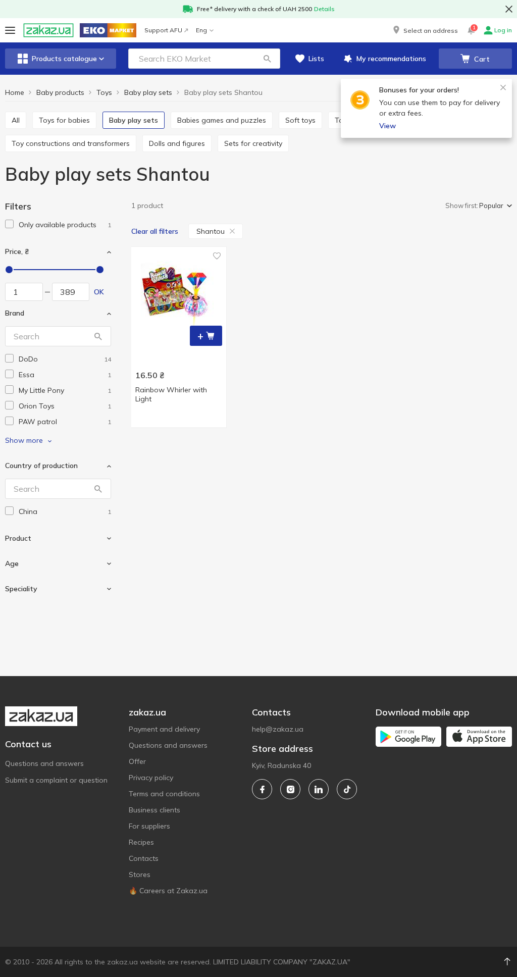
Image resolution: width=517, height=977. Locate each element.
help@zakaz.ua (277, 729)
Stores (139, 874)
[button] (424, 30)
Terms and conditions (164, 793)
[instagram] (290, 789)
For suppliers (149, 826)
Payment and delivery (164, 729)
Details (324, 9)
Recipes (141, 842)
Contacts (144, 858)
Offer (137, 761)
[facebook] (262, 789)
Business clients (154, 809)
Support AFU (163, 30)
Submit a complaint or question (56, 780)
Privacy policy (151, 777)
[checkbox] (9, 224)
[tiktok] (347, 789)
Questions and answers (44, 763)
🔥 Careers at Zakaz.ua (168, 890)
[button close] (509, 9)
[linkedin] (318, 789)
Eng (201, 30)
